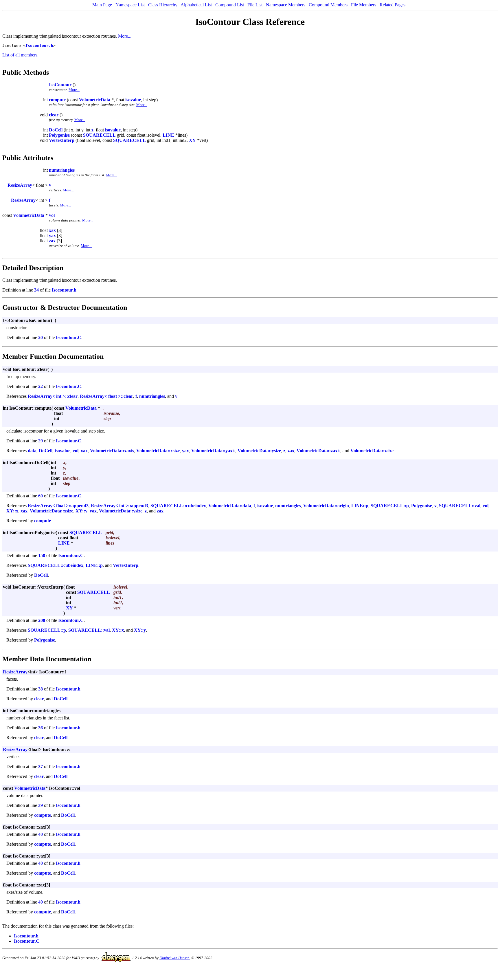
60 (40, 495)
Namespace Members (285, 4)
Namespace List (130, 4)
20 (40, 337)
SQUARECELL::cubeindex (178, 505)
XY (192, 140)
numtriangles (62, 170)
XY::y (81, 510)
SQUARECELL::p (390, 505)
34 (36, 289)
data (32, 450)
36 (40, 727)
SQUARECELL (99, 135)
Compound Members (328, 4)
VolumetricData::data (229, 505)
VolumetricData (94, 99)
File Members (363, 4)
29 (40, 440)
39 (40, 805)
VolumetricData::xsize (158, 450)
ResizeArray (20, 185)
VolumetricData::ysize (259, 450)
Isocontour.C (68, 337)
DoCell (55, 129)
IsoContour (60, 84)
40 (40, 834)
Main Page (102, 4)
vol (52, 215)
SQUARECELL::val (459, 505)
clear (53, 114)
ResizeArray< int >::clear (53, 396)
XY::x (12, 510)
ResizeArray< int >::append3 (119, 505)
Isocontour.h (39, 45)
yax (52, 235)
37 (40, 766)
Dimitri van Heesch (174, 957)
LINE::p (359, 505)
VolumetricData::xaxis (112, 450)
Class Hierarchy (162, 4)
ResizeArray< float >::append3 (58, 505)
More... (124, 36)
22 (40, 386)
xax (52, 230)
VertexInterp (61, 140)
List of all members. (20, 54)
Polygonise (59, 135)
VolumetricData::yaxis (213, 450)
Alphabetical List (196, 4)
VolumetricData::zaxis (318, 450)
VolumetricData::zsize (372, 450)
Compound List (229, 4)
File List (254, 4)
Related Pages (392, 4)
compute (57, 99)
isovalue (133, 99)
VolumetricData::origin (326, 505)
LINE (168, 135)
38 (40, 688)
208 (41, 620)
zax (52, 240)
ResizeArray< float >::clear (106, 396)
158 (41, 555)
